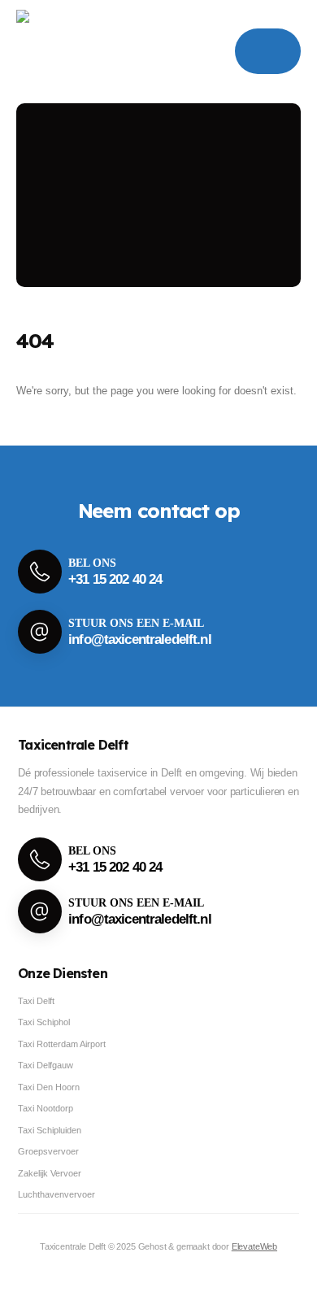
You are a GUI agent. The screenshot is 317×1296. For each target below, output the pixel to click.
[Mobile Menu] (268, 51)
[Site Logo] (69, 52)
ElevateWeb (254, 1246)
